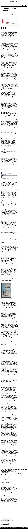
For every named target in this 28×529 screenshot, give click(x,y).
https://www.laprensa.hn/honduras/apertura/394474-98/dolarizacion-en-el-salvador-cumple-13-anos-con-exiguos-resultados (11, 474)
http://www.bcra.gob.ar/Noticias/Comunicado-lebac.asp (10, 89)
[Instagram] (26, 5)
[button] (2, 5)
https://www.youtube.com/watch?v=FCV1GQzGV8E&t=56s (8, 393)
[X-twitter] (24, 5)
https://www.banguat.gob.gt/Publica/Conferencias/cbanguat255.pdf (14, 469)
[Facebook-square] (22, 5)
